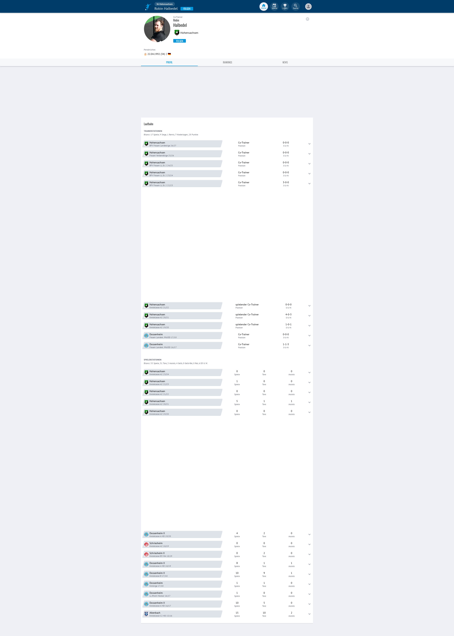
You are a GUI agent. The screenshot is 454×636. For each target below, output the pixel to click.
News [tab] (285, 62)
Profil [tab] (169, 62)
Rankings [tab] (227, 62)
